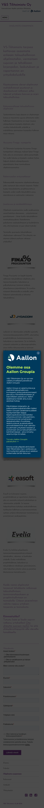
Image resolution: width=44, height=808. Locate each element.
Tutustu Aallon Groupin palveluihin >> (16, 440)
